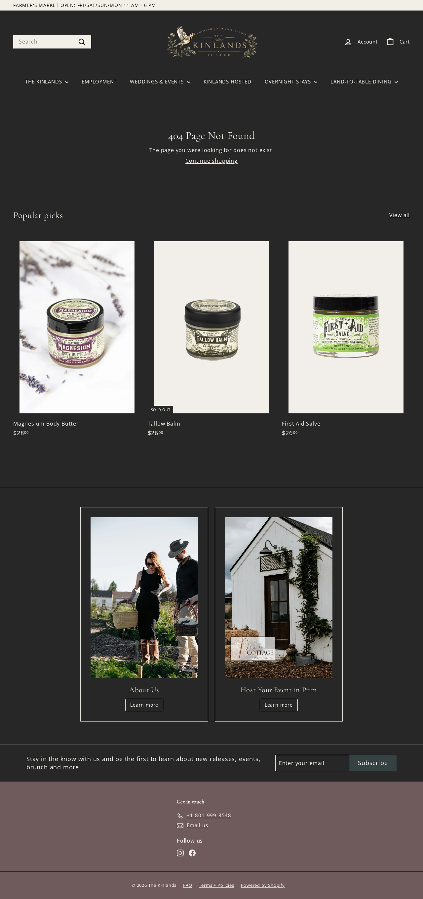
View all (399, 215)
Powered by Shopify (263, 885)
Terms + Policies (216, 885)
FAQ (187, 885)
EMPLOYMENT (99, 81)
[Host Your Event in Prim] (278, 597)
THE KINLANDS (44, 81)
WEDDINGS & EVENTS (157, 81)
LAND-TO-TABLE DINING (361, 81)
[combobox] (52, 41)
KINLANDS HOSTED (227, 81)
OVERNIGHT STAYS (289, 81)
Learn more (144, 705)
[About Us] (144, 597)
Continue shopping (211, 160)
